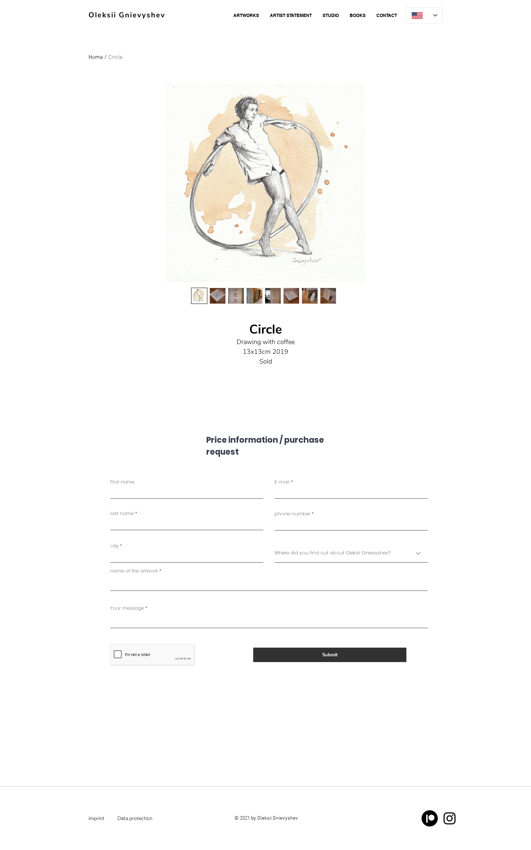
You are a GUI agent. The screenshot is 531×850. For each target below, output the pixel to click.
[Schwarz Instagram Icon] (449, 818)
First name (122, 482)
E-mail (282, 482)
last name (122, 513)
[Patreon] (430, 818)
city (114, 546)
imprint (96, 818)
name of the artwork (134, 570)
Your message (127, 608)
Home (95, 57)
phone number (292, 513)
